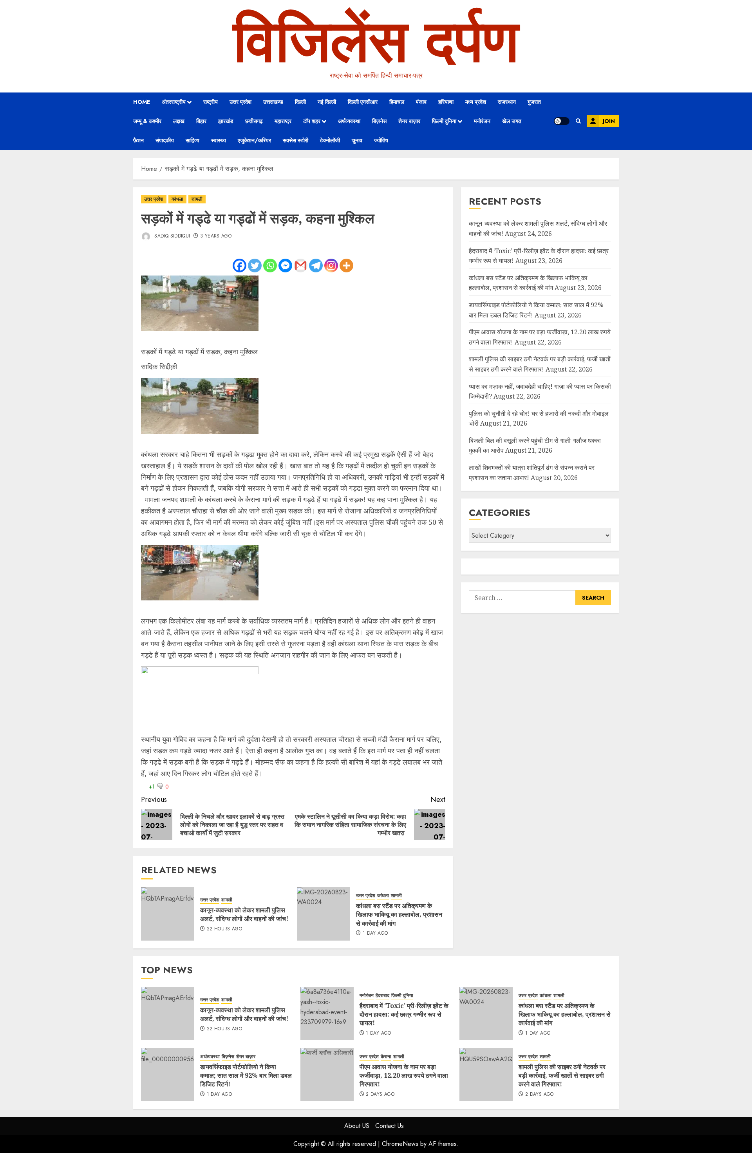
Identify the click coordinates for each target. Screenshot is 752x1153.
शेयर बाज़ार (409, 121)
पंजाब (421, 102)
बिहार (201, 121)
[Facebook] (239, 265)
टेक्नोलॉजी (330, 140)
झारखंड (225, 121)
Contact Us (389, 1125)
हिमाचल (396, 102)
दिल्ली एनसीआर (363, 102)
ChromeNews (400, 1143)
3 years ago (215, 236)
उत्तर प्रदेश (240, 102)
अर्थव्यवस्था (349, 121)
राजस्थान (507, 102)
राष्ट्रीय (210, 102)
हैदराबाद (382, 995)
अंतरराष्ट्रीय (174, 102)
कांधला (177, 199)
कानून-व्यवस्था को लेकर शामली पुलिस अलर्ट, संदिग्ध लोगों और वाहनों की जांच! (244, 914)
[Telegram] (316, 265)
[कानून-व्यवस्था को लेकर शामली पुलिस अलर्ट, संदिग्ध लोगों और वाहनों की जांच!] (167, 914)
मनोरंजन (482, 121)
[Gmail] (300, 265)
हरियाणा (446, 102)
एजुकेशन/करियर (254, 140)
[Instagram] (331, 265)
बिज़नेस (379, 121)
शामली (197, 199)
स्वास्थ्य (218, 140)
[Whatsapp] (270, 265)
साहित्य (192, 140)
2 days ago (380, 1094)
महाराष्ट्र (283, 121)
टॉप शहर (311, 121)
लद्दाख (178, 121)
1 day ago (375, 933)
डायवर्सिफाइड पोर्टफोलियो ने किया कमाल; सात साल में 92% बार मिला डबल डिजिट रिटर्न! (246, 1075)
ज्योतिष (381, 140)
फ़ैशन (138, 140)
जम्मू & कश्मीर (147, 121)
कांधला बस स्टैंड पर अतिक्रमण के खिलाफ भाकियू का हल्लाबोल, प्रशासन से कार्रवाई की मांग (399, 914)
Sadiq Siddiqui (171, 235)
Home (141, 102)
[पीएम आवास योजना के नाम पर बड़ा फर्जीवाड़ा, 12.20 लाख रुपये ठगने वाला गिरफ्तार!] (327, 1074)
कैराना (386, 1056)
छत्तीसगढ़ (254, 121)
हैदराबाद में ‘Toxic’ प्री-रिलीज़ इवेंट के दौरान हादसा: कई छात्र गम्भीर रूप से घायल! (404, 1014)
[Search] (578, 121)
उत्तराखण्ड (273, 102)
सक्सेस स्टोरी (295, 140)
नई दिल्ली (327, 102)
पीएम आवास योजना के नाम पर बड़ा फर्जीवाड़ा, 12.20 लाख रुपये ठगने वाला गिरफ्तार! (404, 1075)
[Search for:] (522, 597)
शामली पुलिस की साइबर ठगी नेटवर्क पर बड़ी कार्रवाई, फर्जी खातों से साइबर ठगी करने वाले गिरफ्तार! (562, 1075)
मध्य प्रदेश (475, 102)
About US (356, 1125)
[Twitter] (255, 265)
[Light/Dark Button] (561, 121)
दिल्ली (300, 102)
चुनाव (357, 140)
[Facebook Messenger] (285, 265)
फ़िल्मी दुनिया (444, 121)
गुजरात (534, 102)
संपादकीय (164, 140)
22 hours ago (224, 929)
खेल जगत (511, 121)
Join (609, 121)
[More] (346, 265)
